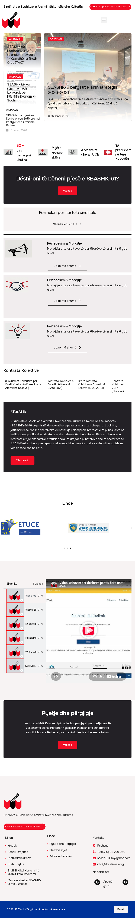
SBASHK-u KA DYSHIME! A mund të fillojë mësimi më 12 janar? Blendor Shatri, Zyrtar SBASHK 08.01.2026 (30, 665)
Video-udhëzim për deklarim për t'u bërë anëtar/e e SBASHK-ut (30, 595)
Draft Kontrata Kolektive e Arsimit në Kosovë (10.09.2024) (91, 384)
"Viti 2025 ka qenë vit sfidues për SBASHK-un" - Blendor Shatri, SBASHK (30, 651)
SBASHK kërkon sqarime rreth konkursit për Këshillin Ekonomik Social (20, 92)
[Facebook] (97, 882)
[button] (104, 20)
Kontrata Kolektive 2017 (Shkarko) (118, 386)
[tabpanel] (88, 631)
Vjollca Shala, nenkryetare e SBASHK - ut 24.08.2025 (30, 609)
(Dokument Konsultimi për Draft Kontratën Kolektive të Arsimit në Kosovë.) (23, 384)
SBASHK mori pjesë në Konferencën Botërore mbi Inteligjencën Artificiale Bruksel (23, 120)
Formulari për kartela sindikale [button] (108, 6)
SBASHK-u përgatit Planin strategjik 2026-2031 (83, 89)
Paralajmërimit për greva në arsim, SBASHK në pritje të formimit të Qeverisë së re (30, 637)
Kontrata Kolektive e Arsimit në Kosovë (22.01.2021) (60, 384)
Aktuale (15, 39)
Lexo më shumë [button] (65, 266)
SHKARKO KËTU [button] (65, 224)
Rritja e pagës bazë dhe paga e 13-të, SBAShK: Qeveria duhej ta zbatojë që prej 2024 (30, 623)
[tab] (25, 596)
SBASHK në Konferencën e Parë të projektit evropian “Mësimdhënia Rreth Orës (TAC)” (22, 55)
